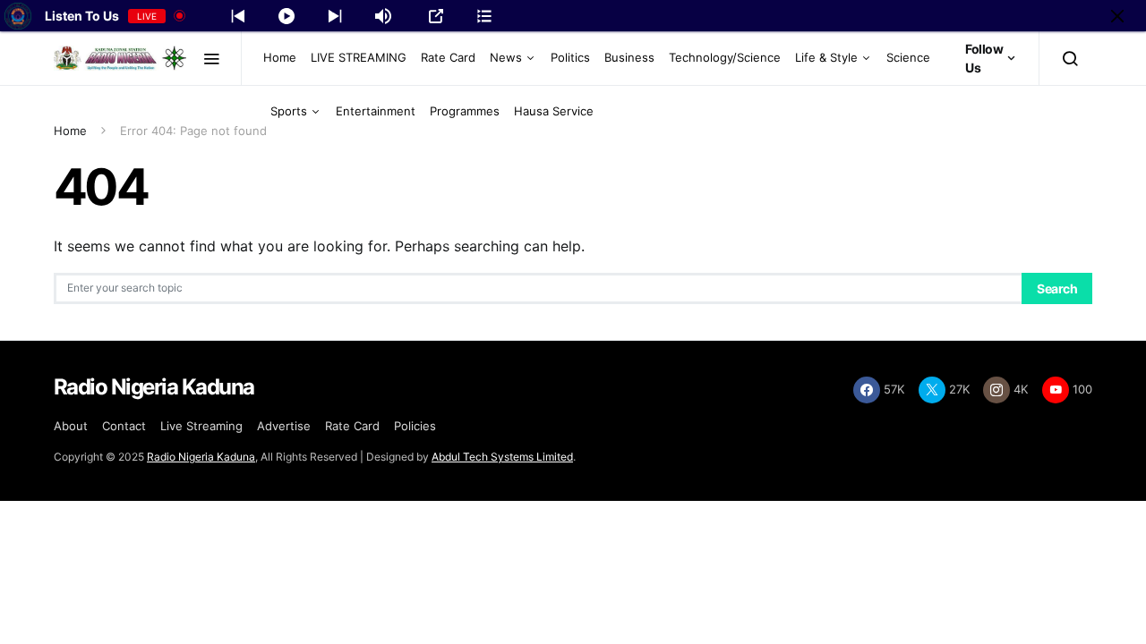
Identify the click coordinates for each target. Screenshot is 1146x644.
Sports (288, 111)
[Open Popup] (436, 16)
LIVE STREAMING (358, 57)
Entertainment (375, 111)
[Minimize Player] (1117, 16)
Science (908, 57)
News (506, 57)
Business (629, 57)
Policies (415, 426)
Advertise (284, 426)
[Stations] (484, 16)
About (71, 426)
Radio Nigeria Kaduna (201, 456)
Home (279, 57)
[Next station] (238, 16)
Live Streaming (201, 426)
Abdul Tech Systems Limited (502, 456)
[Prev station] (335, 16)
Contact (124, 426)
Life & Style (826, 57)
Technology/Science (725, 57)
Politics (570, 57)
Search (1057, 288)
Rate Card (448, 57)
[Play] (286, 16)
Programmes (465, 111)
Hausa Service (554, 111)
